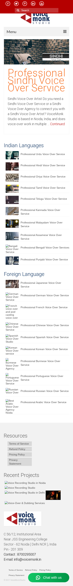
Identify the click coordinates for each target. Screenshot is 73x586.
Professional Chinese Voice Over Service (45, 325)
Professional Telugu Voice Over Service (44, 198)
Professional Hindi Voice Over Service (43, 165)
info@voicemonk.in (27, 559)
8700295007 (27, 554)
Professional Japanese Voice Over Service (41, 284)
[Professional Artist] (19, 488)
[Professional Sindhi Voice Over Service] (36, 51)
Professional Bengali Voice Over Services (45, 247)
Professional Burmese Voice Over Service (40, 363)
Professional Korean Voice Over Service (44, 349)
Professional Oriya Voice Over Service (43, 176)
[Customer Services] (25, 483)
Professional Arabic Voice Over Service (43, 402)
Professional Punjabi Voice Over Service (44, 259)
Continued (57, 124)
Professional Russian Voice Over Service (45, 390)
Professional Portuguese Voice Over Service (42, 378)
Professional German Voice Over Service (45, 295)
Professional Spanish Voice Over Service (45, 337)
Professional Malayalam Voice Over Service (42, 224)
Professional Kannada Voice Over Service (40, 211)
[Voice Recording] (24, 492)
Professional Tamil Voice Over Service (43, 187)
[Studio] (53, 495)
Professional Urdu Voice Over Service (43, 154)
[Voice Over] (24, 503)
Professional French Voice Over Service (44, 307)
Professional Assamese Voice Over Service (41, 237)
